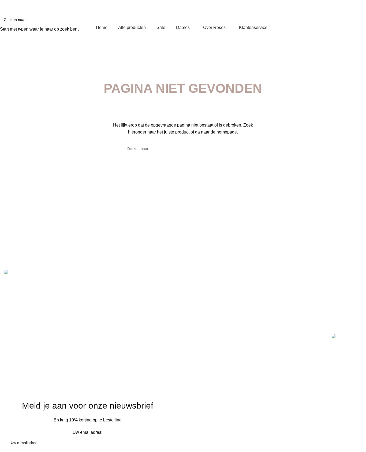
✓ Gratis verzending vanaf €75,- (27, 6)
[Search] (338, 16)
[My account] (328, 16)
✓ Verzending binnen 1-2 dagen (74, 6)
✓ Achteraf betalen (112, 6)
